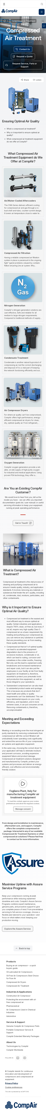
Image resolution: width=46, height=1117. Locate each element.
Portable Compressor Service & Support (19, 1031)
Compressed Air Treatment (17, 986)
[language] (4, 4)
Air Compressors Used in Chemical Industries (20, 1011)
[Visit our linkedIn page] (17, 1057)
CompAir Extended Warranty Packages (22, 1036)
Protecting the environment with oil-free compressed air (21, 1000)
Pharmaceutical (12, 1006)
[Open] (42, 12)
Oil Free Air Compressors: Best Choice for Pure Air (22, 977)
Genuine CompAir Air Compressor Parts (22, 1026)
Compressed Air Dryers (16, 982)
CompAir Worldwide (14, 1050)
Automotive (11, 1016)
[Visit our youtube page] (24, 1057)
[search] (42, 4)
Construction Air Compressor (18, 996)
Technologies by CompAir (17, 1046)
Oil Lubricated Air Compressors (19, 972)
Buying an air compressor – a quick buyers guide (21, 966)
